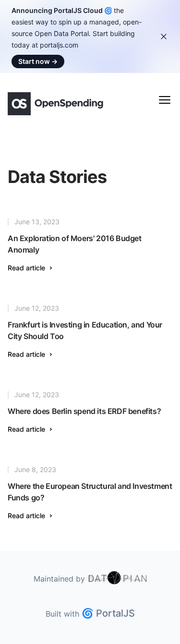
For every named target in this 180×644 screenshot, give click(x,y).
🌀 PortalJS (108, 613)
